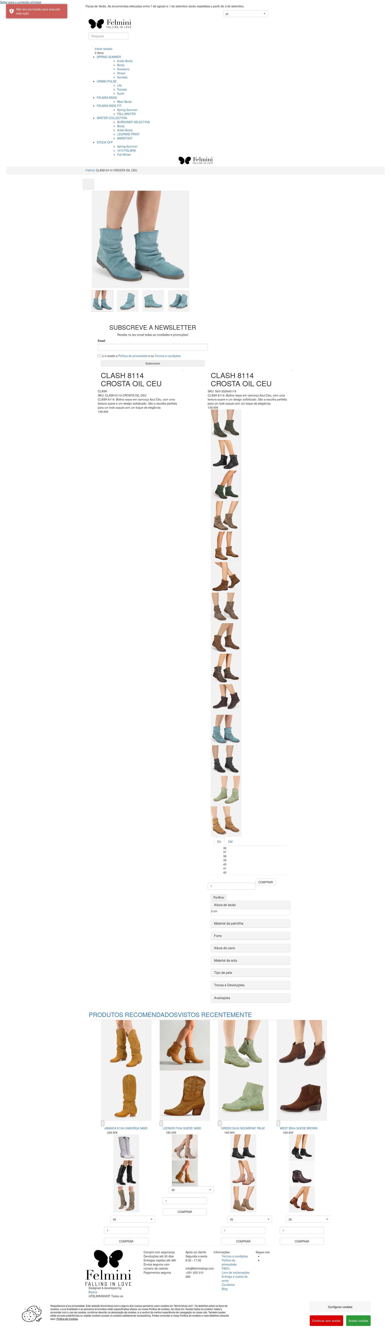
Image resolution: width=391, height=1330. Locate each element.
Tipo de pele (223, 972)
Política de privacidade (132, 356)
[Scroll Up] (88, 184)
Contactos (228, 1285)
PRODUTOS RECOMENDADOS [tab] (133, 1014)
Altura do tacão (225, 904)
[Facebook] (263, 1256)
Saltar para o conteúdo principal (20, 2)
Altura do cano (224, 948)
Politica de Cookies (67, 1318)
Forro (218, 935)
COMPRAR (265, 882)
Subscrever (152, 363)
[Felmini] (108, 1268)
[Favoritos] (92, 45)
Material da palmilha (228, 923)
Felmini (90, 170)
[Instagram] (263, 1260)
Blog (224, 1289)
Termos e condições (168, 356)
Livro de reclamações (235, 1272)
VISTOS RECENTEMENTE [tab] (215, 1014)
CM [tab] (230, 842)
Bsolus (93, 1292)
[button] (245, 13)
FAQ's (226, 1268)
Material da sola (225, 960)
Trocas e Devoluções (229, 985)
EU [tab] (219, 842)
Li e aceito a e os (141, 356)
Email (101, 341)
